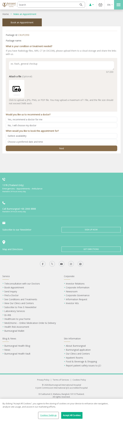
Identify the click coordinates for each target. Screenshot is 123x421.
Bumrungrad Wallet (14, 330)
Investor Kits (72, 303)
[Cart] (100, 5)
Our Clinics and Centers (78, 353)
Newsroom (72, 291)
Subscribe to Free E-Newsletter (20, 307)
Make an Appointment (24, 14)
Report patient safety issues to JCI (83, 365)
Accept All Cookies (72, 415)
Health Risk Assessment (16, 326)
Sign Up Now (91, 229)
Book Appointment (14, 287)
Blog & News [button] (9, 338)
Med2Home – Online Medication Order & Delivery (30, 322)
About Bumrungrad (76, 345)
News (7, 349)
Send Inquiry (10, 291)
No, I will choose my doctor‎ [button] (22, 125)
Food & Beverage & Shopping (81, 361)
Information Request (76, 299)
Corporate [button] (69, 276)
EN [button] (108, 4)
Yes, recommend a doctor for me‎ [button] (25, 119)
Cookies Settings (48, 415)
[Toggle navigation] (118, 4)
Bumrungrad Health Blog (17, 345)
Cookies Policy (79, 379)
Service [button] (6, 276)
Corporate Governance (78, 295)
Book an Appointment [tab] (22, 22)
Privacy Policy (43, 379)
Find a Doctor (11, 295)
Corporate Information (77, 287)
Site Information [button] (72, 338)
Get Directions (91, 249)
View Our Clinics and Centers (19, 303)
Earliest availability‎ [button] (17, 135)
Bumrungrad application (78, 349)
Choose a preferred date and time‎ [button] (25, 141)
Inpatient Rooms (74, 357)
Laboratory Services (14, 311)
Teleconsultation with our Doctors (22, 283)
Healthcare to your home (17, 318)
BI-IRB (7, 315)
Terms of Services (61, 379)
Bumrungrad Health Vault (17, 353)
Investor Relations (75, 283)
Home (5, 14)
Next (61, 148)
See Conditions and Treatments (20, 299)
